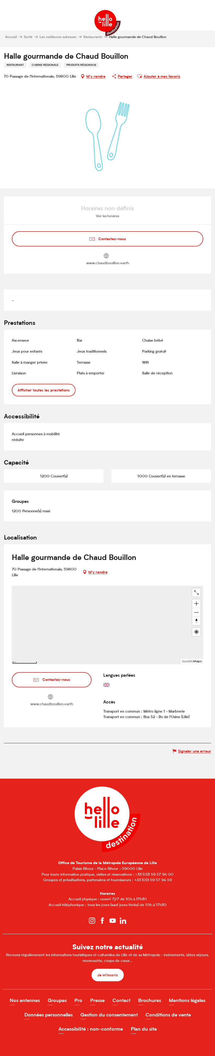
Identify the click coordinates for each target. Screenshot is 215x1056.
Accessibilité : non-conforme (90, 1029)
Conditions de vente (168, 1014)
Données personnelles (48, 1014)
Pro (78, 1000)
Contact (121, 1000)
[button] (139, 76)
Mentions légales (187, 1000)
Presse (97, 1000)
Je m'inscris (107, 974)
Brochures (149, 1000)
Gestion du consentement (109, 1014)
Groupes (57, 1000)
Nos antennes (25, 1000)
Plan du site (144, 1029)
